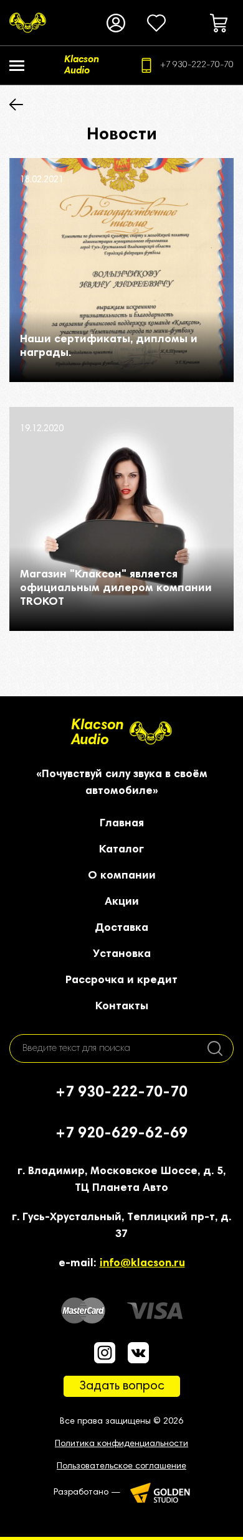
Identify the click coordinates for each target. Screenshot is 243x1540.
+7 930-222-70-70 (197, 65)
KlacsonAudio (97, 733)
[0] (156, 23)
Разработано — (87, 1492)
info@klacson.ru (142, 1263)
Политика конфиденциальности (121, 1444)
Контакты (121, 1006)
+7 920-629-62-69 (121, 1133)
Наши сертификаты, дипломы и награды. (109, 346)
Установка (122, 954)
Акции (122, 902)
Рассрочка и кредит (121, 980)
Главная (122, 823)
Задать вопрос (121, 1386)
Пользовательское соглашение (121, 1466)
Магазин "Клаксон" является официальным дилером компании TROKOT (116, 588)
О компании (122, 876)
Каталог (121, 850)
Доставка (121, 928)
